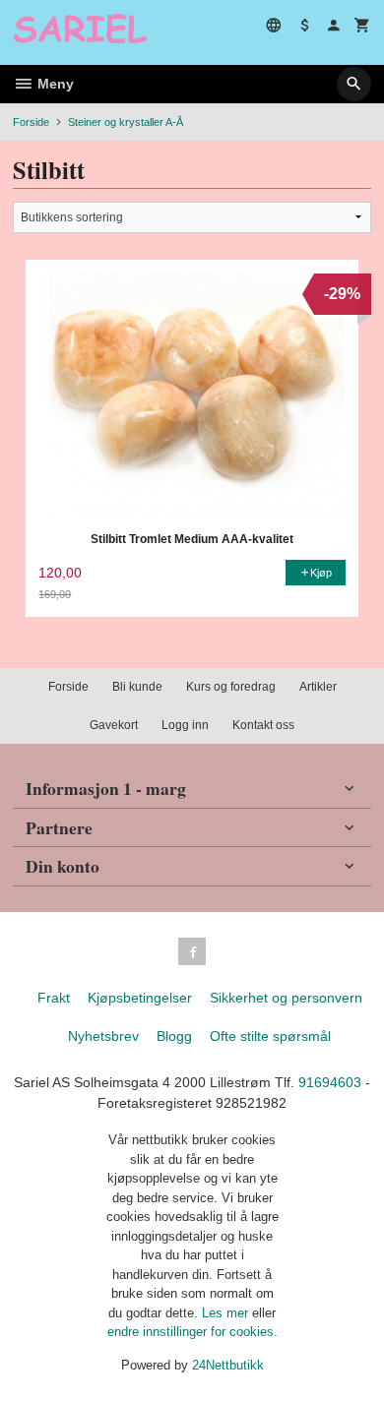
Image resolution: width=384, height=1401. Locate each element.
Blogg (174, 1036)
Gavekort (114, 725)
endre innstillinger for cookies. (192, 1331)
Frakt (53, 997)
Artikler (318, 687)
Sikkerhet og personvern (286, 997)
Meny (53, 83)
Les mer (227, 1313)
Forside (31, 122)
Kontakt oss (263, 725)
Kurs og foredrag (231, 687)
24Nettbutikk (228, 1365)
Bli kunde (137, 687)
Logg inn (185, 725)
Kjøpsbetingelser (140, 997)
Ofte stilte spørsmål (270, 1036)
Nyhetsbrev (103, 1036)
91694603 (329, 1082)
